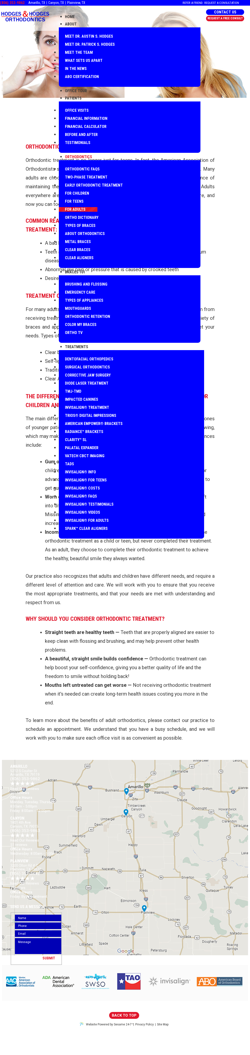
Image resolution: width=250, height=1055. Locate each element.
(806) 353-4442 (25, 873)
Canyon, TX (56, 3)
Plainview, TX (76, 3)
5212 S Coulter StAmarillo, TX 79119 (25, 773)
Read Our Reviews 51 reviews (24, 842)
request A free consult (225, 18)
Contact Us (225, 12)
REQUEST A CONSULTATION (221, 3)
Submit (48, 958)
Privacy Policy (144, 1024)
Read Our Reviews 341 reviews (24, 791)
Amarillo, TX (36, 3)
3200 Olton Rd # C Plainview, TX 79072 (25, 867)
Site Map (162, 1024)
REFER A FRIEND (193, 3)
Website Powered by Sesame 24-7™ (109, 1024)
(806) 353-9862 (12, 2)
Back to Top (124, 1015)
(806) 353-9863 (25, 830)
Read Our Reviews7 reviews (24, 885)
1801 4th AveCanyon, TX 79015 (24, 824)
